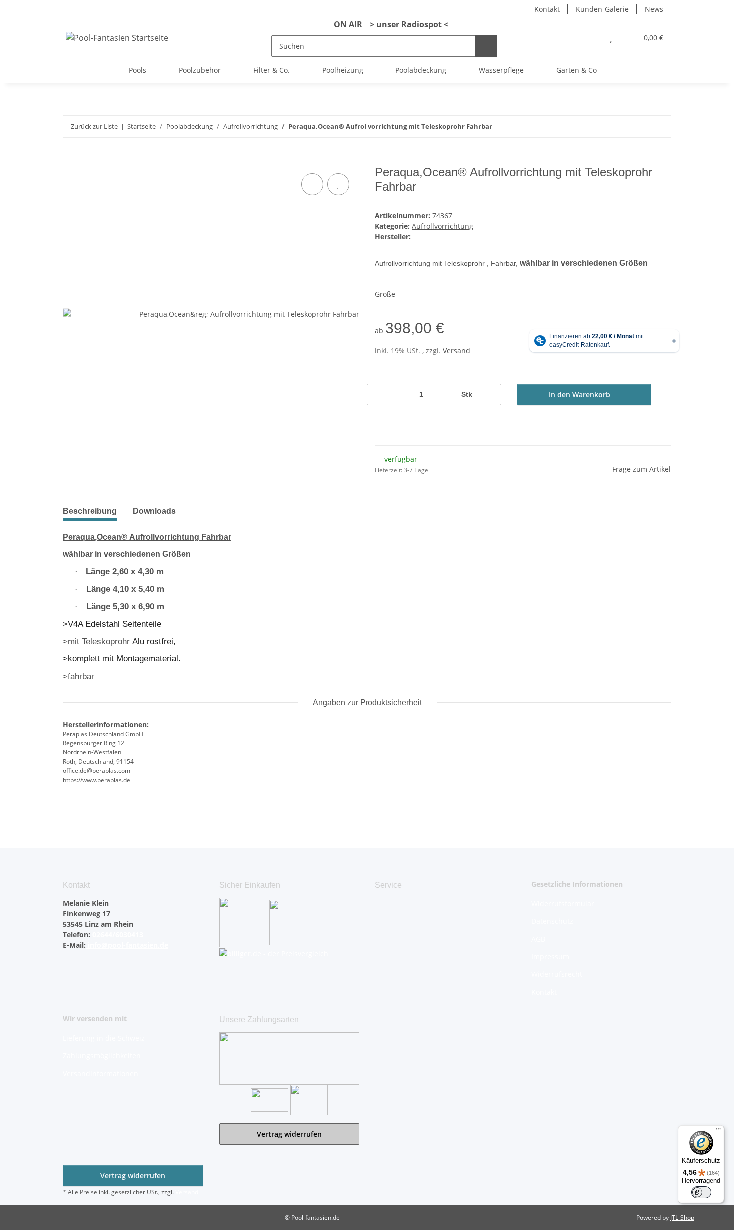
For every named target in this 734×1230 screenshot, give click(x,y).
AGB (538, 939)
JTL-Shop (682, 1217)
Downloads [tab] (154, 511)
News (654, 9)
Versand (456, 350)
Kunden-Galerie (602, 9)
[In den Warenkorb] (71, 159)
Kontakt (547, 9)
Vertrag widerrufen (289, 1134)
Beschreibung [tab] (90, 511)
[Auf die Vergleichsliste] (312, 184)
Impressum (550, 956)
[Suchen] (486, 46)
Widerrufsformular (562, 903)
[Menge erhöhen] (490, 394)
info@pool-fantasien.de (127, 945)
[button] (591, 37)
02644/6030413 (116, 934)
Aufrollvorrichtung (442, 226)
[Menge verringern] (378, 394)
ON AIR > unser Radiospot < (387, 24)
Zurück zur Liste (94, 126)
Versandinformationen (100, 1073)
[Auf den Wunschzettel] (338, 184)
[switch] (701, 1192)
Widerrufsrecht (556, 974)
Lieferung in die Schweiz (104, 1038)
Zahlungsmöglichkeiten (102, 1055)
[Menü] (718, 1131)
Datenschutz (552, 921)
